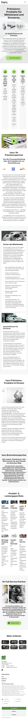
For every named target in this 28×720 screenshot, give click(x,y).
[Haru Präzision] (4, 2)
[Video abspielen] (14, 141)
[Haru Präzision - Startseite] (4, 658)
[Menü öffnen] (25, 2)
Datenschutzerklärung (6, 717)
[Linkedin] (3, 670)
